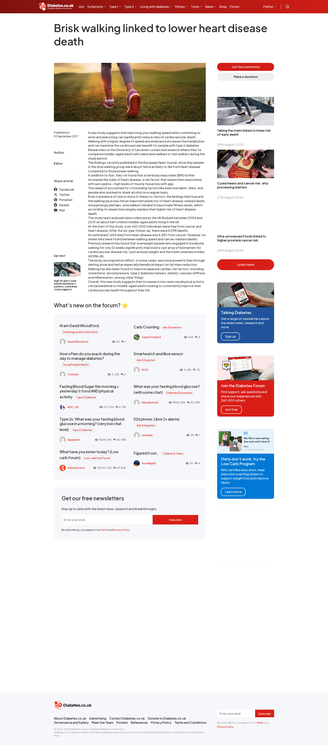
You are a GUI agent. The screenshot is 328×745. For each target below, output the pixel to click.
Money (180, 7)
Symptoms (95, 7)
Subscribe (175, 519)
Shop (223, 7)
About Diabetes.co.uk (70, 718)
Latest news (245, 265)
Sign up (230, 336)
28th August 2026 (230, 144)
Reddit (64, 205)
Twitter (64, 195)
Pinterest (66, 200)
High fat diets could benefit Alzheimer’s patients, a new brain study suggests (65, 285)
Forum (234, 7)
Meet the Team (102, 722)
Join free (231, 409)
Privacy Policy (121, 529)
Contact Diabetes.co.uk (127, 718)
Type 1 (113, 7)
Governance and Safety (71, 722)
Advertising (97, 718)
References (139, 722)
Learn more (233, 492)
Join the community (246, 67)
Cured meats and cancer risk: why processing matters (242, 185)
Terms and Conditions (190, 722)
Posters (122, 722)
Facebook (66, 189)
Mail (62, 210)
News (209, 7)
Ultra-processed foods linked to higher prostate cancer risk (241, 238)
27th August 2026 (230, 197)
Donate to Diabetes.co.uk (167, 718)
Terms (104, 529)
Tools (195, 7)
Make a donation (246, 77)
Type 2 (129, 7)
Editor (58, 163)
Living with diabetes (154, 7)
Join (81, 7)
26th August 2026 (230, 250)
